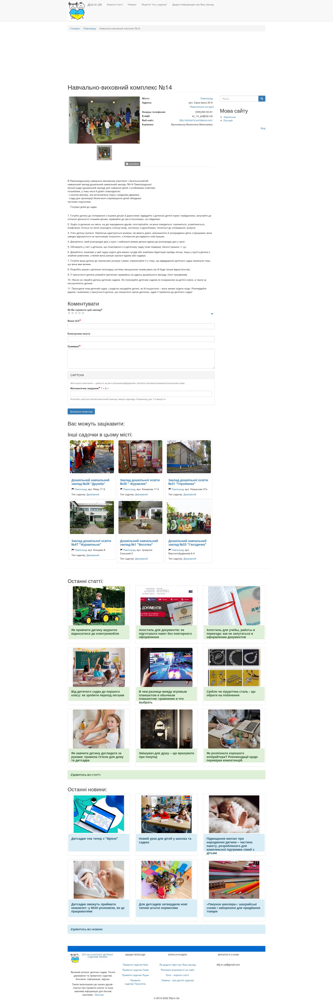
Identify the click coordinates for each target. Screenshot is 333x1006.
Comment (73, 346)
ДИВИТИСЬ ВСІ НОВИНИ (88, 929)
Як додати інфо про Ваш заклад (177, 964)
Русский (228, 120)
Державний (93, 494)
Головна (75, 28)
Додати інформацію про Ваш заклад (193, 4)
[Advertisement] (166, 59)
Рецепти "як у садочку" (154, 4)
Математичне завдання (84, 388)
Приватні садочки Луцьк (135, 975)
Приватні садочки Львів (135, 969)
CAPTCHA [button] (77, 375)
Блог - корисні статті (177, 975)
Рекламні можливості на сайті (177, 969)
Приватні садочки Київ (135, 964)
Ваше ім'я (73, 320)
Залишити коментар (81, 411)
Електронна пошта (79, 333)
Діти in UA (95, 4)
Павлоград (89, 28)
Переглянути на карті (202, 106)
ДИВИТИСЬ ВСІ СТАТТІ (86, 775)
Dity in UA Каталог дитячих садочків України (97, 955)
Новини (132, 4)
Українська (230, 117)
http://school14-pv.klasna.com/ (196, 120)
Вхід (263, 128)
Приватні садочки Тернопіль (135, 981)
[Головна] (78, 10)
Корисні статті (115, 4)
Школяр (99, 994)
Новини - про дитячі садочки (177, 980)
